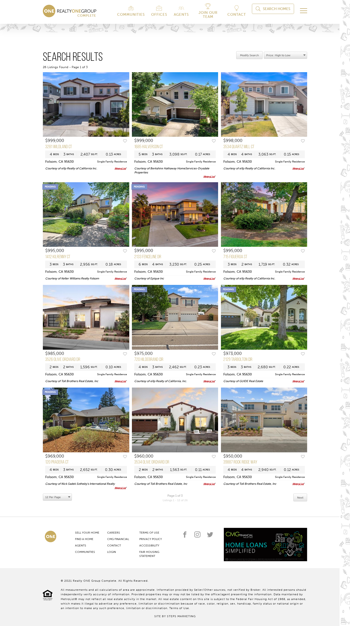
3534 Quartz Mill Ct (238, 147)
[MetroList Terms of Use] (121, 168)
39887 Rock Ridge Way (240, 462)
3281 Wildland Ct (58, 147)
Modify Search (249, 55)
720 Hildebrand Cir (148, 359)
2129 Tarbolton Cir (237, 359)
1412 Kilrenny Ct (57, 257)
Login (111, 552)
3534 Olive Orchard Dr (151, 462)
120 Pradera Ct (57, 462)
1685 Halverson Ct (148, 147)
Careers (113, 532)
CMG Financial (118, 539)
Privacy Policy (150, 539)
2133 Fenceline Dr (147, 257)
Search (276, 9)
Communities (85, 552)
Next (300, 497)
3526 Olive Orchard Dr (62, 359)
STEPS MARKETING (181, 616)
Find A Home (84, 539)
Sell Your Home (87, 532)
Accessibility (149, 545)
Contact (114, 545)
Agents (80, 545)
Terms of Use (149, 532)
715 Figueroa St (235, 257)
